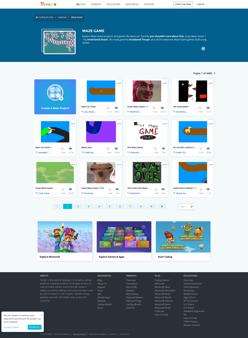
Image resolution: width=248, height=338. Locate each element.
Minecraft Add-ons (164, 300)
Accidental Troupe (139, 39)
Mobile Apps (103, 297)
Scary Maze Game (44, 188)
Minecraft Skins (162, 287)
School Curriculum (193, 283)
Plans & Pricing (133, 300)
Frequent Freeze (136, 152)
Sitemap (101, 300)
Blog (99, 280)
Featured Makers (134, 297)
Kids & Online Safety (97, 334)
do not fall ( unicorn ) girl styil (184, 147)
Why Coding (132, 293)
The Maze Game (135, 147)
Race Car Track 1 (43, 147)
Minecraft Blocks (163, 297)
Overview (131, 280)
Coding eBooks (104, 304)
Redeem (130, 290)
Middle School (191, 293)
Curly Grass (44, 193)
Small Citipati (182, 152)
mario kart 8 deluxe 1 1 (184, 188)
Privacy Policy (79, 334)
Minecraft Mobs (162, 293)
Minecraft (159, 283)
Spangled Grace (44, 152)
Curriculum (131, 283)
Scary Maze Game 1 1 (137, 106)
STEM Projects (190, 321)
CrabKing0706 (90, 152)
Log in (200, 4)
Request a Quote (192, 324)
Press (100, 290)
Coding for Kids (46, 17)
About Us (102, 283)
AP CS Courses (191, 300)
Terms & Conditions (62, 334)
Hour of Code (161, 314)
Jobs (99, 293)
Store (100, 307)
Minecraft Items (162, 304)
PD (185, 314)
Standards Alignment (194, 311)
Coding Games (162, 280)
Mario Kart (86, 147)
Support (101, 287)
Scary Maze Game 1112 (92, 188)
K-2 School (189, 304)
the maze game (180, 106)
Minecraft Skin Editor (165, 290)
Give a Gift (131, 287)
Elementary (189, 290)
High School (189, 297)
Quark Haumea (182, 193)
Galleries (62, 17)
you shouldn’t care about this (167, 36)
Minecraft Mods (162, 307)
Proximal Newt (90, 193)
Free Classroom (191, 287)
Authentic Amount (136, 193)
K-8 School (189, 307)
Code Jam (159, 311)
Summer (130, 307)
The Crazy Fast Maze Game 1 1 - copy (138, 188)
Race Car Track (88, 106)
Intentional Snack (97, 39)
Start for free (183, 4)
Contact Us (124, 334)
